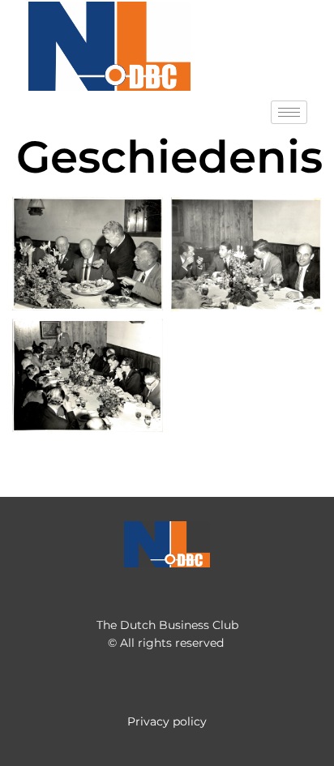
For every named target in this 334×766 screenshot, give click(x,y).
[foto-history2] (87, 253)
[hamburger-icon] (289, 112)
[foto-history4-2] (87, 375)
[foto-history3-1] (246, 254)
